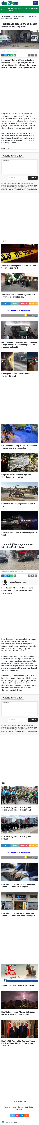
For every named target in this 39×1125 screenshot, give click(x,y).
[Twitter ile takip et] (12, 1115)
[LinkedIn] (8, 55)
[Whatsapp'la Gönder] (11, 55)
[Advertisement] (19, 90)
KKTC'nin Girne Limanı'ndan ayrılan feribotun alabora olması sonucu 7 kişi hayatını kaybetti (23, 9)
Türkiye (14, 16)
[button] (29, 55)
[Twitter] (5, 55)
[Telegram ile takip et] (22, 1115)
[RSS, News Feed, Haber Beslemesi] (26, 1115)
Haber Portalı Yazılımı (11, 1122)
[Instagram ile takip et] (17, 1115)
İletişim (20, 1107)
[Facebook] (2, 55)
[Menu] (35, 3)
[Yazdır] (15, 55)
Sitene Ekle (19, 1109)
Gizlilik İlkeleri (29, 1107)
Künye (14, 1107)
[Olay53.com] (10, 3)
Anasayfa (7, 16)
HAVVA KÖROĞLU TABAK (18, 582)
